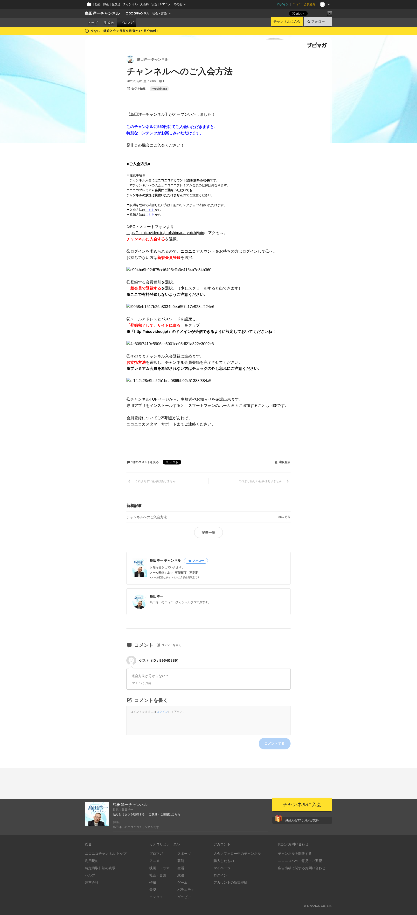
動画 (98, 4)
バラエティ (185, 890)
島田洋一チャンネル (102, 13)
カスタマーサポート (159, 424)
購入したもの (224, 861)
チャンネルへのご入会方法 (146, 517)
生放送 (116, 4)
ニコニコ (134, 424)
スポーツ (184, 853)
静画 (106, 4)
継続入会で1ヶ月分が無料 (302, 820)
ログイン (283, 4)
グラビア (184, 897)
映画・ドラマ (159, 868)
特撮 (152, 882)
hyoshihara (159, 88)
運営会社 (91, 882)
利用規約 (91, 861)
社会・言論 (159, 13)
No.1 (134, 683)
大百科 (144, 4)
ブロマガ (127, 23)
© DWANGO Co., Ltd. (318, 906)
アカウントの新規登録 (230, 882)
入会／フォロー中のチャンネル (237, 853)
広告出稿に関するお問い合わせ (301, 868)
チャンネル (130, 4)
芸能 (180, 861)
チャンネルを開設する (295, 853)
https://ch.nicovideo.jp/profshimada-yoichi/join (165, 233)
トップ (93, 23)
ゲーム (182, 882)
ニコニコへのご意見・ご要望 (300, 861)
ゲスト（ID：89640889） (159, 660)
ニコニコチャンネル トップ (105, 853)
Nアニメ (165, 4)
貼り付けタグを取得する (129, 814)
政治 (180, 875)
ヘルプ (90, 875)
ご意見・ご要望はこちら (165, 814)
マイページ (222, 868)
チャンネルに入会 (286, 21)
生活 (180, 868)
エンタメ (156, 897)
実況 (154, 4)
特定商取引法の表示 (100, 868)
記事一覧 (208, 532)
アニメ (154, 861)
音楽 (152, 890)
